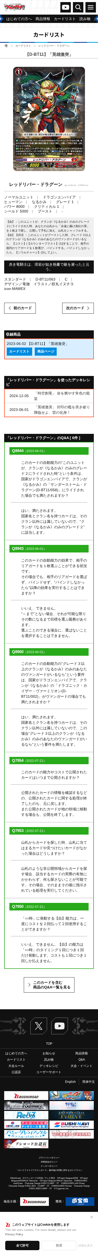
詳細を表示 (85, 1245)
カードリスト (23, 45)
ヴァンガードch (65, 7)
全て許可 (22, 1245)
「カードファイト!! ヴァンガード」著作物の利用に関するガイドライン (49, 1170)
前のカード (23, 308)
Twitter (38, 1026)
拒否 (59, 1245)
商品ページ (45, 351)
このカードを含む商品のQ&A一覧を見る (52, 984)
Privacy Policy (14, 1234)
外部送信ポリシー (49, 1162)
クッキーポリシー (49, 1166)
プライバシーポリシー (49, 1158)
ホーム (6, 45)
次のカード (75, 308)
